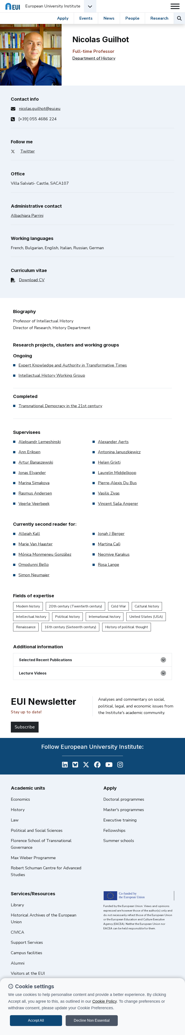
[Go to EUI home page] (12, 6)
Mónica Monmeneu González (44, 554)
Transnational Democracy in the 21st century (60, 406)
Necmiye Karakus (114, 554)
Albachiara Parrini (27, 215)
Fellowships (114, 830)
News (109, 18)
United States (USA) (146, 616)
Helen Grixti (109, 462)
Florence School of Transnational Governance (41, 844)
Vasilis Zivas (109, 493)
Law (14, 820)
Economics (20, 799)
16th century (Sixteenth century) (70, 627)
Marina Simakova (33, 483)
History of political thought (126, 627)
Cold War (118, 606)
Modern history (28, 606)
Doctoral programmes (123, 799)
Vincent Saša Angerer (118, 503)
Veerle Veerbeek (33, 503)
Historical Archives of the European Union (43, 918)
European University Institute (52, 6)
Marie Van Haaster (35, 544)
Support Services (27, 942)
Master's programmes (123, 809)
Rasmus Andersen (35, 493)
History (18, 809)
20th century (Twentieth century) (75, 606)
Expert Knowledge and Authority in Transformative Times (72, 365)
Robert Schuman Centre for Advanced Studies (46, 871)
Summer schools (118, 840)
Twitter (27, 151)
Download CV (31, 280)
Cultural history (147, 606)
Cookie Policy (104, 1001)
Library (17, 905)
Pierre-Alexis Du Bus (117, 483)
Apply (62, 18)
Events (85, 18)
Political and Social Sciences (36, 830)
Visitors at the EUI (28, 973)
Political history (67, 616)
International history (104, 616)
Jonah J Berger (111, 533)
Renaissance (26, 627)
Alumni (17, 963)
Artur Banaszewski (35, 462)
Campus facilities (26, 953)
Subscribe (25, 727)
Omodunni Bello (33, 564)
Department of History (93, 58)
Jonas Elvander (32, 472)
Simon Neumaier (33, 575)
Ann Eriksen (29, 452)
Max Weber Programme (33, 858)
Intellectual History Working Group (51, 375)
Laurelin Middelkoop (117, 472)
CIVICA (17, 932)
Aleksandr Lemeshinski (39, 441)
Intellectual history (31, 616)
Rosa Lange (108, 564)
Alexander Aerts (113, 441)
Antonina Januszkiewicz (119, 452)
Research (159, 18)
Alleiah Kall (29, 533)
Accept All (36, 1020)
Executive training (120, 820)
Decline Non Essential (92, 1020)
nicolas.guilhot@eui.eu (39, 108)
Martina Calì (109, 544)
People (132, 18)
